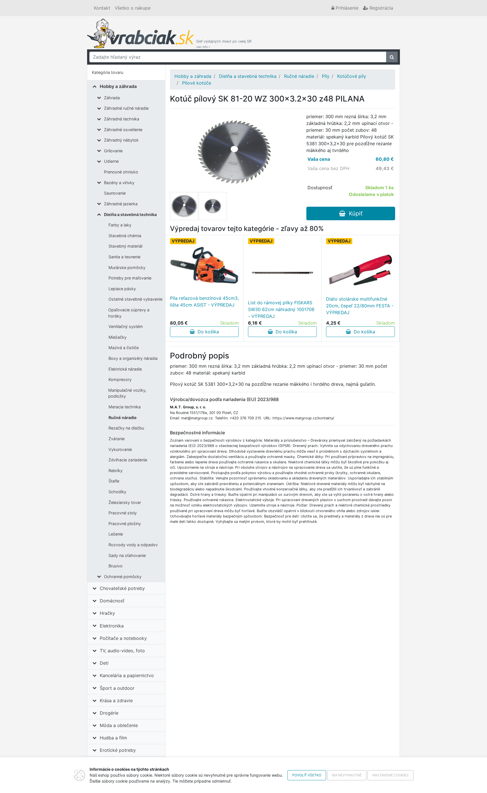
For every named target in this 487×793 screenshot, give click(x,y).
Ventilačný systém (126, 326)
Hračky (107, 613)
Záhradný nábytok (121, 140)
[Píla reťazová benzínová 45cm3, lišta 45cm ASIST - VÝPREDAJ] (204, 264)
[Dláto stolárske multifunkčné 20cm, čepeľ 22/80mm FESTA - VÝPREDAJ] (360, 269)
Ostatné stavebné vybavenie (135, 299)
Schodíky (117, 491)
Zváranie (117, 438)
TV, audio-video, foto (122, 650)
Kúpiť (354, 213)
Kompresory (120, 379)
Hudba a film (113, 738)
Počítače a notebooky (123, 638)
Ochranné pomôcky (122, 576)
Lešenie (116, 534)
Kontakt (102, 8)
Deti (104, 663)
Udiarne (111, 161)
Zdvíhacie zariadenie (128, 459)
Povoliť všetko (306, 775)
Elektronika (112, 626)
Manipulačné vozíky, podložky (127, 393)
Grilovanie (113, 150)
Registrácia (380, 8)
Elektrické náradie (125, 369)
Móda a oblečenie (119, 725)
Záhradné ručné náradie (126, 108)
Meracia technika (125, 406)
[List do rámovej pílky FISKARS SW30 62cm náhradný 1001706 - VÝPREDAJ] (282, 272)
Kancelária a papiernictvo (127, 675)
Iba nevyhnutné (347, 775)
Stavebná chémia (125, 235)
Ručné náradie (123, 417)
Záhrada (112, 97)
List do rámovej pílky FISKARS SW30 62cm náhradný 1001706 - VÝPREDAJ (281, 309)
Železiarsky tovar (125, 502)
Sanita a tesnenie (124, 256)
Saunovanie (115, 193)
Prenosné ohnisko (121, 171)
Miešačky (118, 337)
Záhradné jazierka (121, 203)
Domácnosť (112, 600)
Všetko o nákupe (132, 8)
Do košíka (207, 331)
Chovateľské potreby (122, 588)
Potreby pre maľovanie (130, 278)
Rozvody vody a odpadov (133, 544)
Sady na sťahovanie (127, 555)
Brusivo (116, 565)
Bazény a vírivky (119, 182)
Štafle (114, 481)
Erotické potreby (118, 750)
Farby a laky (120, 225)
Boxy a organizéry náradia (133, 358)
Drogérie (109, 713)
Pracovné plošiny (125, 523)
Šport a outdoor (117, 688)
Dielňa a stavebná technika (130, 214)
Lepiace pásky (122, 288)
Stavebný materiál (125, 246)
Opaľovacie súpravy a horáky (128, 312)
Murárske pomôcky (127, 267)
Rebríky (116, 470)
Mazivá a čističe (124, 347)
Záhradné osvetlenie (123, 129)
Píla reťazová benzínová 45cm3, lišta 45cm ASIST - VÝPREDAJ (204, 301)
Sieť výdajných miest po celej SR (223, 44)
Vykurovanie (120, 449)
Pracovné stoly (123, 512)
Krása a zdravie (116, 700)
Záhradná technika (121, 118)
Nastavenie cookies (390, 775)
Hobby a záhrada (118, 86)
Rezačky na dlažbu (126, 428)
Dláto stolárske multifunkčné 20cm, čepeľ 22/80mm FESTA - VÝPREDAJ (359, 305)
